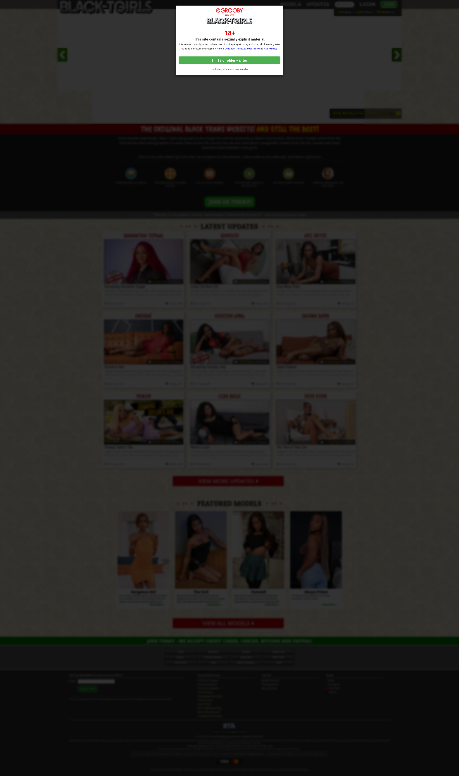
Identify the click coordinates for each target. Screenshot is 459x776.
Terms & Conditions (226, 48)
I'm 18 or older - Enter (229, 60)
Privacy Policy (270, 48)
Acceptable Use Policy (248, 48)
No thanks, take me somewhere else (229, 69)
